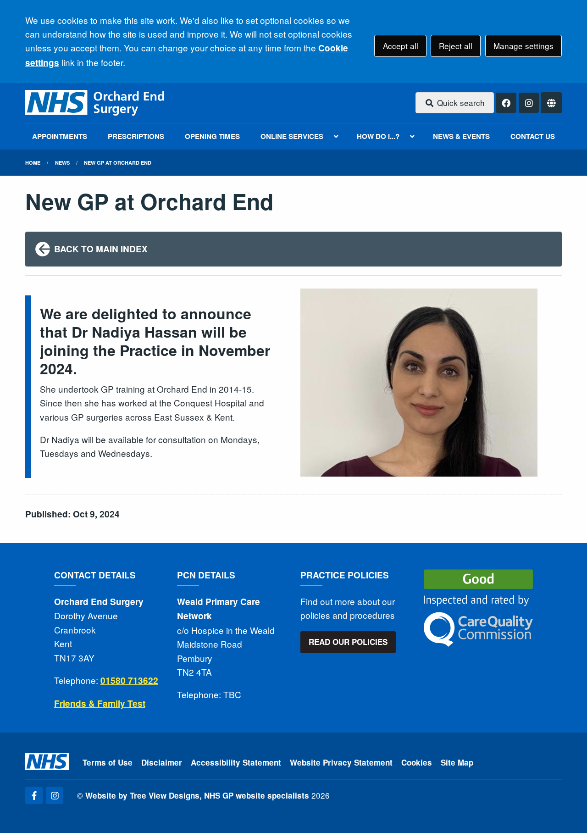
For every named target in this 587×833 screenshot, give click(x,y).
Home (32, 162)
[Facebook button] (506, 103)
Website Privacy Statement (341, 762)
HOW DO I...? (378, 136)
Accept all (400, 45)
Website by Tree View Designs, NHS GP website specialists (197, 795)
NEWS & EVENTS (461, 136)
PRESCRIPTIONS (136, 136)
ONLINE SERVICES (291, 136)
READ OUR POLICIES (348, 641)
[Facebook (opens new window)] (34, 795)
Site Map (457, 762)
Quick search (460, 102)
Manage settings (523, 45)
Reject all (455, 45)
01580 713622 (129, 680)
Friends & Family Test (99, 703)
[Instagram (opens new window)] (54, 795)
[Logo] (95, 103)
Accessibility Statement (236, 762)
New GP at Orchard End (117, 162)
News (62, 162)
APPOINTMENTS (59, 136)
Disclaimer (161, 762)
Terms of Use (108, 762)
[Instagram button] (529, 103)
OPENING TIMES (212, 136)
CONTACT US (532, 136)
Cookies (416, 762)
